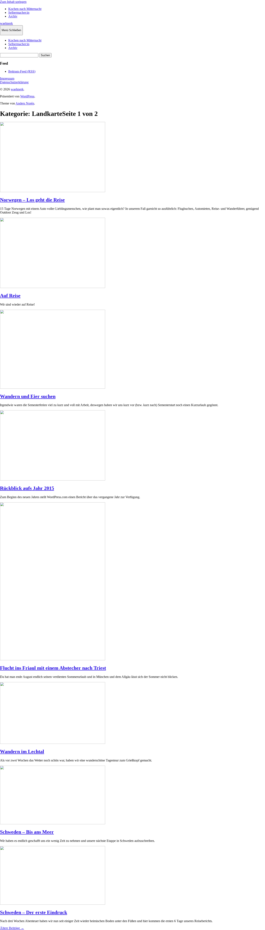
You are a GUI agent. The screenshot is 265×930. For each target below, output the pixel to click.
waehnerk (6, 23)
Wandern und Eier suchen (27, 396)
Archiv (12, 16)
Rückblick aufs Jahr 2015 (27, 488)
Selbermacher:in (18, 12)
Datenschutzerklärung (14, 82)
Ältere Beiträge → (12, 928)
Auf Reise (10, 295)
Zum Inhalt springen (13, 2)
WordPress (27, 96)
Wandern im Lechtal (22, 751)
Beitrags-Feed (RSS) (21, 71)
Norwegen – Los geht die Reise (32, 200)
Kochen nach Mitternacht (24, 9)
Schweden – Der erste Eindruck (33, 912)
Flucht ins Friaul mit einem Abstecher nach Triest (53, 668)
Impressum (7, 78)
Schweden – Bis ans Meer (27, 832)
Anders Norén (25, 103)
